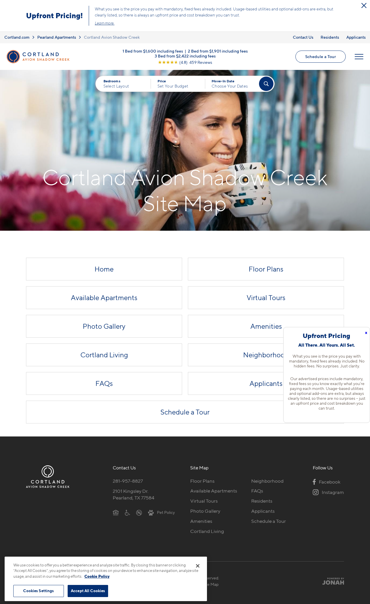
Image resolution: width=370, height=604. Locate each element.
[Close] (197, 566)
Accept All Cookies (88, 590)
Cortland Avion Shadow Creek (112, 37)
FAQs (104, 383)
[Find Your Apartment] (266, 84)
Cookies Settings (38, 590)
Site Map (211, 584)
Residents (330, 37)
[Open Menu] (359, 56)
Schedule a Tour (320, 56)
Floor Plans (266, 269)
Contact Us (303, 37)
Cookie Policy (97, 576)
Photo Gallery (104, 326)
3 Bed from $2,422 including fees (185, 55)
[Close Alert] (364, 5)
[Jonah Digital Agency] (330, 580)
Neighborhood (266, 355)
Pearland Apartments (56, 37)
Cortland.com (16, 37)
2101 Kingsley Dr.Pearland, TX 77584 (133, 494)
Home (104, 269)
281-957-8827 (128, 481)
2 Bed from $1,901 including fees (218, 50)
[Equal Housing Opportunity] (116, 512)
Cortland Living (104, 355)
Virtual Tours (266, 297)
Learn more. (104, 23)
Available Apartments (104, 297)
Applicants (356, 37)
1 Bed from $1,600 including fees (153, 50)
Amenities (266, 326)
